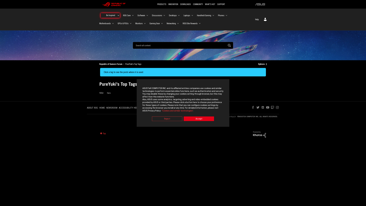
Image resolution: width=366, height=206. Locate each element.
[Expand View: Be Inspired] (118, 15)
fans (109, 93)
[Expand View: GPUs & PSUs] (130, 23)
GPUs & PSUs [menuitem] (123, 23)
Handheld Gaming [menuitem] (204, 15)
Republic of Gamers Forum (110, 64)
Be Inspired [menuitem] (110, 15)
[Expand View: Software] (147, 15)
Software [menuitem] (141, 15)
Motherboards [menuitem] (105, 23)
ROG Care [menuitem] (127, 15)
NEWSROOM (111, 107)
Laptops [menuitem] (187, 15)
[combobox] (183, 45)
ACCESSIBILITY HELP (129, 107)
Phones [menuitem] (221, 15)
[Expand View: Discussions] (164, 15)
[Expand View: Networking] (178, 23)
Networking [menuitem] (171, 23)
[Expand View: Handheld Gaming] (213, 15)
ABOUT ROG (92, 107)
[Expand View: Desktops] (178, 15)
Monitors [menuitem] (139, 23)
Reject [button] (167, 119)
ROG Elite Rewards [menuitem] (190, 23)
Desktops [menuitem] (173, 15)
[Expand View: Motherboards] (113, 23)
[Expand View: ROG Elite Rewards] (199, 23)
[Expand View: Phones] (226, 15)
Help (257, 19)
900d (101, 93)
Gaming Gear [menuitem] (155, 23)
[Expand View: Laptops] (192, 15)
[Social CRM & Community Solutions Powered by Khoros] (259, 134)
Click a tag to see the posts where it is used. (124, 72)
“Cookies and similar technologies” (177, 111)
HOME (102, 107)
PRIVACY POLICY (229, 117)
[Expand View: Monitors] (144, 23)
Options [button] (261, 64)
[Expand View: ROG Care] (132, 15)
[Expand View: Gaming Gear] (162, 23)
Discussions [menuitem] (157, 15)
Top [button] (104, 133)
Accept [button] (199, 119)
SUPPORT (221, 4)
